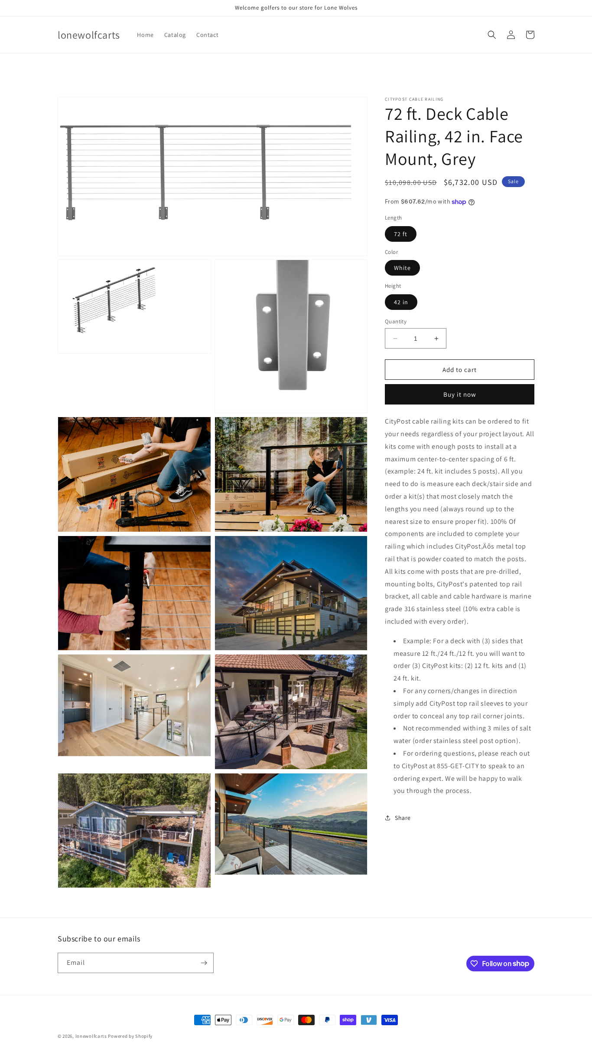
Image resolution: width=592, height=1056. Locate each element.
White (402, 268)
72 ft (400, 234)
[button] (491, 34)
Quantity (396, 321)
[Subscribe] (203, 963)
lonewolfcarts (91, 1036)
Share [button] (403, 817)
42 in (401, 302)
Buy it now (459, 394)
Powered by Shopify (130, 1036)
